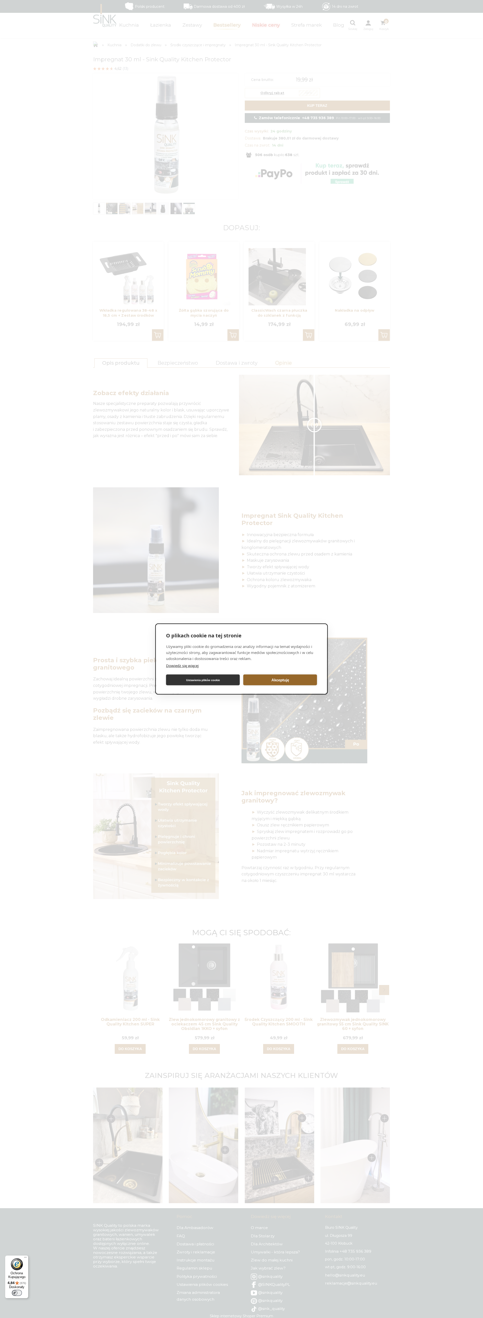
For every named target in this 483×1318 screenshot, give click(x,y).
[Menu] (25, 1258)
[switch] (17, 1293)
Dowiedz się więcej (182, 665)
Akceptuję (280, 680)
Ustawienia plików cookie (203, 679)
